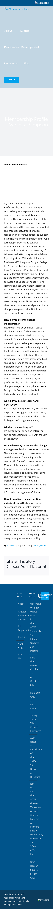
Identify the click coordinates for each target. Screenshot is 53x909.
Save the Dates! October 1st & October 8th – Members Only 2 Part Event (32, 683)
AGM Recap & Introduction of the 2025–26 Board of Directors (32, 757)
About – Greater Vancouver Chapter (20, 611)
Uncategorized (39, 545)
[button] (25, 79)
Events (20, 636)
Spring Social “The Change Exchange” (32, 723)
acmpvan (11, 545)
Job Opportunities (20, 628)
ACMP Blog (20, 645)
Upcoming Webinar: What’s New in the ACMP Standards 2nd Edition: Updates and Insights (32, 627)
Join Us (20, 656)
